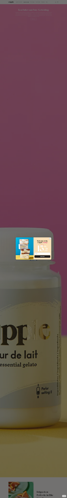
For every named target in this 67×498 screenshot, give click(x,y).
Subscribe (42, 256)
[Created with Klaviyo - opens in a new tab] (33, 260)
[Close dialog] (50, 238)
